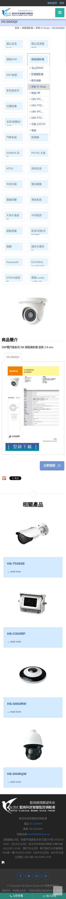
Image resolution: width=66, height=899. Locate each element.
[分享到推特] (29, 876)
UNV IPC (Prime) (35, 99)
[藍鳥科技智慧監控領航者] (17, 12)
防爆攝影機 (37, 74)
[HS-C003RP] (33, 604)
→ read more (14, 571)
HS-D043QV (12, 357)
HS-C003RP (16, 633)
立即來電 (17, 895)
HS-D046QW (16, 774)
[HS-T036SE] (33, 534)
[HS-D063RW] (33, 674)
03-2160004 (36, 823)
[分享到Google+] (37, 876)
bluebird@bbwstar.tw (39, 834)
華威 (33, 130)
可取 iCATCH (38, 124)
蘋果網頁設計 (52, 885)
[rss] (46, 876)
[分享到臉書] (20, 876)
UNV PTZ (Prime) (36, 106)
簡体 (62, 3)
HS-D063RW (16, 704)
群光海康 (36, 80)
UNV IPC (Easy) (35, 112)
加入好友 (50, 895)
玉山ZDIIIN (37, 68)
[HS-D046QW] (33, 744)
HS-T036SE (16, 563)
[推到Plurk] (4, 478)
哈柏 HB (35, 93)
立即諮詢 (49, 465)
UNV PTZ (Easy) (36, 118)
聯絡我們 (52, 3)
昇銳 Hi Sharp (38, 86)
